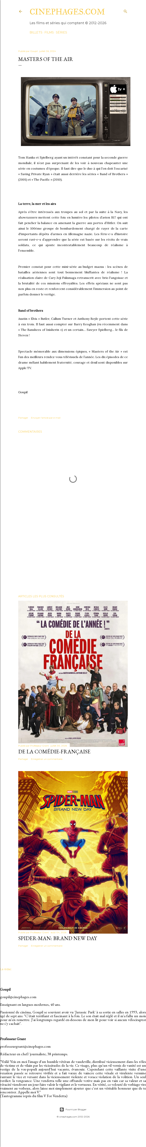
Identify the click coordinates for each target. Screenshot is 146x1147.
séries (61, 32)
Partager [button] (23, 417)
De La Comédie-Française (54, 751)
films (49, 32)
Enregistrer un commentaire (46, 759)
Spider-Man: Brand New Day (57, 938)
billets (36, 32)
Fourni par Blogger (76, 1109)
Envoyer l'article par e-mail (45, 417)
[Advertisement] (73, 558)
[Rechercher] (125, 10)
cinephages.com (67, 12)
